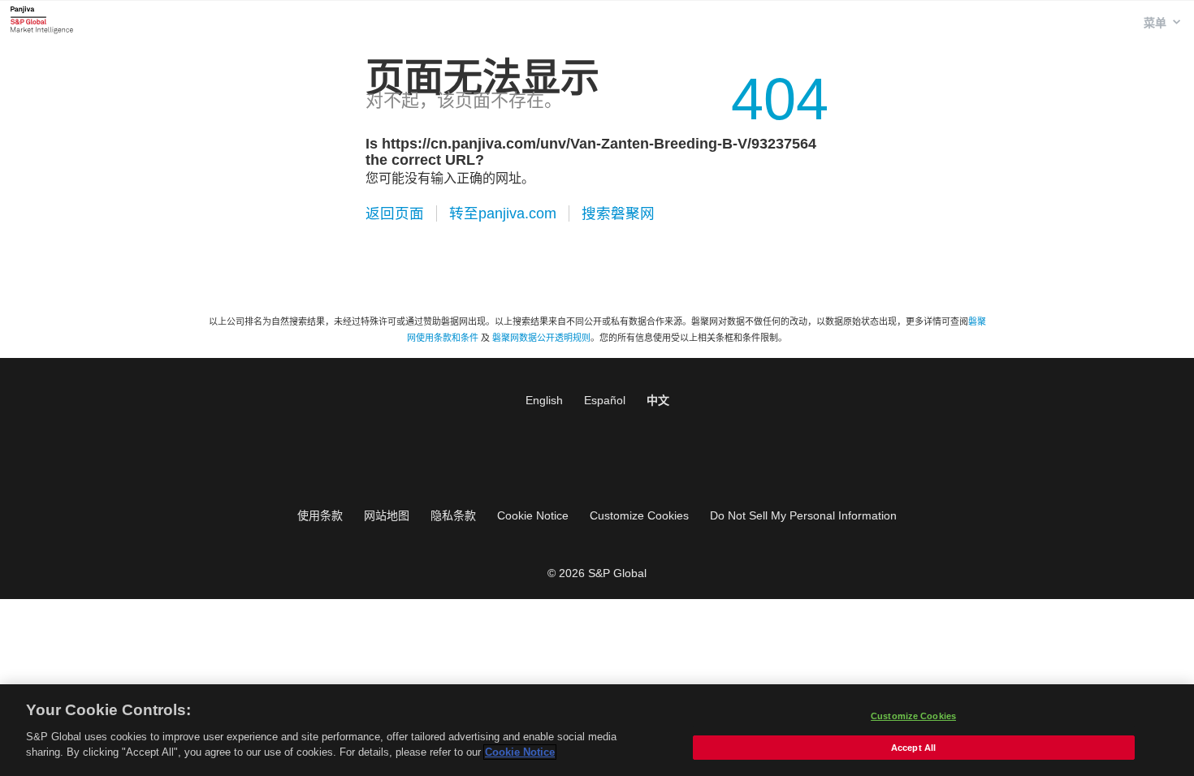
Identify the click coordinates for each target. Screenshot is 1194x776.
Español (604, 400)
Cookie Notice (533, 515)
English (544, 400)
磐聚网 (42, 19)
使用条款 (320, 515)
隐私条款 (453, 515)
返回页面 (395, 213)
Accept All (913, 747)
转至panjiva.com (502, 213)
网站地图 (386, 515)
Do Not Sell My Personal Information (803, 515)
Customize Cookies (639, 515)
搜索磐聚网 (618, 213)
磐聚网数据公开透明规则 (541, 338)
